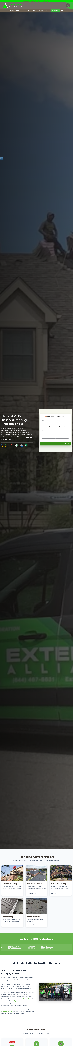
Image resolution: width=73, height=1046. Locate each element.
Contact (47, 10)
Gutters (23, 10)
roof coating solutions (25, 1003)
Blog (62, 10)
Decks (34, 10)
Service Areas (55, 10)
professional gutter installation (23, 999)
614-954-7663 (68, 5)
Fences (29, 10)
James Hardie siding (7, 1011)
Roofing (12, 10)
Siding (17, 10)
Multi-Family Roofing (58, 884)
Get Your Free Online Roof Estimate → (36, 1)
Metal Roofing (8, 917)
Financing (40, 10)
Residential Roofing (10, 884)
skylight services (17, 1001)
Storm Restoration (34, 917)
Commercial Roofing (34, 884)
